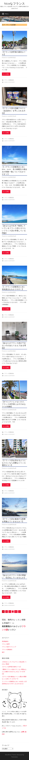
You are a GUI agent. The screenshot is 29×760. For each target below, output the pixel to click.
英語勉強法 (5, 641)
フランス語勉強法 (9, 80)
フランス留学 (6, 644)
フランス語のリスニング (9, 647)
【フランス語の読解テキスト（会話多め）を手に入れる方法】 (14, 110)
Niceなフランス (14, 3)
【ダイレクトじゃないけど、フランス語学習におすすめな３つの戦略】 (14, 404)
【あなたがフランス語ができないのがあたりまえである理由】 (14, 345)
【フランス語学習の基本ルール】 (11, 666)
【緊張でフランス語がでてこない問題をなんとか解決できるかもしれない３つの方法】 (14, 672)
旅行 (3, 652)
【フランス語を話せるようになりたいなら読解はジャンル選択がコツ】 (14, 462)
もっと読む (6, 74)
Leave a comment (9, 82)
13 (16, 611)
